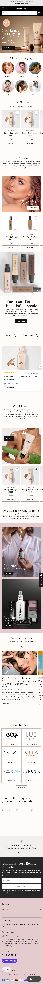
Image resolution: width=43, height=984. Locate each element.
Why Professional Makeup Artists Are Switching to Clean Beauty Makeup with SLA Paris (19, 682)
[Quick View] (17, 112)
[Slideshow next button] (40, 366)
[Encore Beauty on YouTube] (12, 955)
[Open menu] (3, 8)
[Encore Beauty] (21, 8)
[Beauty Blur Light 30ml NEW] (11, 119)
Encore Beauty (17, 974)
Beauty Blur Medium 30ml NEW (30, 134)
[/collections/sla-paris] (21, 194)
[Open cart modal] (40, 8)
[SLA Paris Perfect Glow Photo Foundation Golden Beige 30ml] (30, 223)
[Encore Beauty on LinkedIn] (15, 955)
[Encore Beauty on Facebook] (2, 955)
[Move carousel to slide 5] (24, 852)
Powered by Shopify (29, 974)
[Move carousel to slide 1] (18, 852)
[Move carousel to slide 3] (21, 852)
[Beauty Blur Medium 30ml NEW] (30, 119)
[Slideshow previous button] (2, 366)
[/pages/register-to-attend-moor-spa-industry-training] (21, 552)
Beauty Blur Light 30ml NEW (11, 134)
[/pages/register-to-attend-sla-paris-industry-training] (21, 604)
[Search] (39, 13)
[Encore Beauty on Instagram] (6, 955)
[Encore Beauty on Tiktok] (9, 955)
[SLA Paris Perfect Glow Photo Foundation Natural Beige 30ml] (11, 223)
